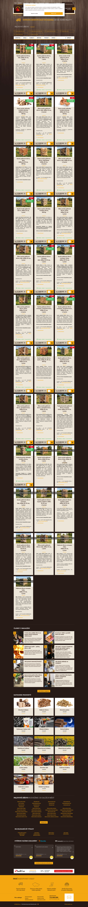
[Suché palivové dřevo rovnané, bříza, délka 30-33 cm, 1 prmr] (64, 249)
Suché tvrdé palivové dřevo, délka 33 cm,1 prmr (43, 459)
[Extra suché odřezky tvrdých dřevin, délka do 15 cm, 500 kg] (23, 101)
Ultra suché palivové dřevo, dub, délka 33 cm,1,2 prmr (44, 110)
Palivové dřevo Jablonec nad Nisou (51, 816)
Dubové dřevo (66, 833)
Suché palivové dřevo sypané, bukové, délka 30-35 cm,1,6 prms (44, 502)
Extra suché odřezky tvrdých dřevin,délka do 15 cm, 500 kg (23, 111)
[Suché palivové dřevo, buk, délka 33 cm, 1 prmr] (23, 49)
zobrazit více (44, 822)
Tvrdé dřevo (36, 832)
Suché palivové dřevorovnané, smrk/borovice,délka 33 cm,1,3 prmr (64, 309)
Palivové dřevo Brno (36, 808)
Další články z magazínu (43, 691)
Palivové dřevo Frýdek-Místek (67, 813)
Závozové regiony (28, 896)
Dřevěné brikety (23, 710)
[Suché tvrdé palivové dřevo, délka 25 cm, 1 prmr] (23, 202)
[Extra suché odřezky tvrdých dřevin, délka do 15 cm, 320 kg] (64, 101)
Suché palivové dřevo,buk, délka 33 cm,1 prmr (23, 57)
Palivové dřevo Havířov (66, 811)
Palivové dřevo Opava (51, 813)
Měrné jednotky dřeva (20, 85)
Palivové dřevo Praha (21, 808)
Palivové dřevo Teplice (51, 814)
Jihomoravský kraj (51, 801)
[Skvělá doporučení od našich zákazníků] (66, 882)
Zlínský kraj (36, 806)
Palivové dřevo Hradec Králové (21, 811)
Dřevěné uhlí (44, 768)
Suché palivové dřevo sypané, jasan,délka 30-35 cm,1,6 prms (64, 502)
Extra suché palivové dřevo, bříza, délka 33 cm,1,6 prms (64, 460)
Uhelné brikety (44, 730)
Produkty (20, 3)
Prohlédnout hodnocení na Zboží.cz (63, 871)
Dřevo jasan (66, 832)
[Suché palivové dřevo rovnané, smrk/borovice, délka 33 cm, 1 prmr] (44, 300)
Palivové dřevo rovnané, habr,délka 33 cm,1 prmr (23, 590)
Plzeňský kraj (51, 804)
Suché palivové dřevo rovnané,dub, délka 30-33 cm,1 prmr (44, 259)
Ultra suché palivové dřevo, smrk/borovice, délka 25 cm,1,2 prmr (23, 408)
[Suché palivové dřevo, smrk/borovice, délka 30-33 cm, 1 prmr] (64, 351)
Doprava (26, 898)
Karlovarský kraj (66, 801)
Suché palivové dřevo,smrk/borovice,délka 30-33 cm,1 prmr (64, 360)
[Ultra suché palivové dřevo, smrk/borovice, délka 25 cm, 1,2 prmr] (23, 399)
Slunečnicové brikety (44, 749)
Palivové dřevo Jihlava (36, 814)
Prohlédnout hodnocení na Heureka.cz (44, 863)
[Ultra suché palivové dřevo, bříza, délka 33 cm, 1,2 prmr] (23, 300)
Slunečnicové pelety (64, 749)
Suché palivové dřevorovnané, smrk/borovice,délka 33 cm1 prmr (44, 309)
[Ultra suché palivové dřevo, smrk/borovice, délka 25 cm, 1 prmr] (44, 399)
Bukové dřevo (51, 832)
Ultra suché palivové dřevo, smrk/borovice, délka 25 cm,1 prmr (44, 408)
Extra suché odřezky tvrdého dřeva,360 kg (44, 210)
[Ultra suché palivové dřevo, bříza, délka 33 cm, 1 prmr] (64, 202)
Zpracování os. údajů (41, 899)
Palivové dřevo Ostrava (51, 808)
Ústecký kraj (21, 806)
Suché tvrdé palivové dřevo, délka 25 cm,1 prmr (23, 210)
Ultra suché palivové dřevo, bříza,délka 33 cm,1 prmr (64, 211)
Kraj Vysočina (21, 803)
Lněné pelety (23, 768)
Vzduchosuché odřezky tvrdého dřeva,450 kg (23, 459)
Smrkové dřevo (37, 833)
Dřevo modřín (51, 833)
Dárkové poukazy (44, 787)
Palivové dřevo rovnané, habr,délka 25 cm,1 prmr (64, 547)
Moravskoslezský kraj (66, 803)
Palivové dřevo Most (36, 813)
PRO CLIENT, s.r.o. (68, 904)
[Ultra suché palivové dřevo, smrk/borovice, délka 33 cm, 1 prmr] (23, 351)
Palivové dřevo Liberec (21, 809)
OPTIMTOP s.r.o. (17, 904)
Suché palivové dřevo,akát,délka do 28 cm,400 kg (23, 161)
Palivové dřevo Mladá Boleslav (67, 816)
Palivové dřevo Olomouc (36, 809)
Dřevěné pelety (64, 710)
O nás (36, 3)
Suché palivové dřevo (22, 832)
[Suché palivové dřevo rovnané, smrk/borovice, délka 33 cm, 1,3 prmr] (64, 300)
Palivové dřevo (44, 710)
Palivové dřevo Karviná (21, 814)
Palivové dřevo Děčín (67, 814)
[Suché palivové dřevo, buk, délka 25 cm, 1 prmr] (44, 49)
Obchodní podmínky (29, 899)
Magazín (32, 3)
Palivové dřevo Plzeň (67, 808)
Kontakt (47, 3)
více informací (20, 87)
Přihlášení (58, 3)
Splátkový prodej (40, 898)
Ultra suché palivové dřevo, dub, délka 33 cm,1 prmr (23, 258)
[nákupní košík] (74, 9)
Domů (15, 15)
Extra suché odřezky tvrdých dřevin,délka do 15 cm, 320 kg (64, 111)
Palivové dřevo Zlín (51, 811)
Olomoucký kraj (21, 804)
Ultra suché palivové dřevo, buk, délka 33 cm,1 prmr (44, 546)
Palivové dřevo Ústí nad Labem (51, 809)
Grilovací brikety (64, 768)
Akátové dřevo (22, 833)
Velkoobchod (41, 3)
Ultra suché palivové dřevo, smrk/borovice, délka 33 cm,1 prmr (23, 360)
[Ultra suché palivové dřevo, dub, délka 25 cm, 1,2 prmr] (64, 152)
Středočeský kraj (66, 804)
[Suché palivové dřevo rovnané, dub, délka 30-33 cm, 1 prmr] (44, 249)
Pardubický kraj (36, 804)
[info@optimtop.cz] (69, 897)
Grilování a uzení (23, 787)
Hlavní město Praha (21, 801)
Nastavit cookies (34, 13)
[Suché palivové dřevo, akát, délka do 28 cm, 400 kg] (23, 152)
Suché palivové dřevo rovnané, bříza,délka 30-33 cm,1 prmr (64, 259)
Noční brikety (64, 730)
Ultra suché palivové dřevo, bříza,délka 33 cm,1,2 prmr (23, 309)
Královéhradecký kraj (36, 803)
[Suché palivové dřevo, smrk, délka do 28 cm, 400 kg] (44, 351)
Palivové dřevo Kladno (21, 813)
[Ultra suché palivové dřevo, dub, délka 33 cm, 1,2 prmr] (44, 101)
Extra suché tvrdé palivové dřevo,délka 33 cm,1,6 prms (64, 58)
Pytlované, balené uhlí (23, 730)
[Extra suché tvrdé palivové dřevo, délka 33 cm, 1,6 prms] (64, 49)
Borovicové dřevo (36, 835)
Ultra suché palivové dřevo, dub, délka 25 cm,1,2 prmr (64, 160)
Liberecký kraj (51, 803)
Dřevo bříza (22, 835)
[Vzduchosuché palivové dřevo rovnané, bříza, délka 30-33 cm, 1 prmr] (64, 399)
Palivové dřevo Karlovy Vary (21, 816)
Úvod (15, 3)
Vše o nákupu (26, 3)
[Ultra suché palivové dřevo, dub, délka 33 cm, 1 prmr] (23, 249)
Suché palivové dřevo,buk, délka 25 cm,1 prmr (44, 57)
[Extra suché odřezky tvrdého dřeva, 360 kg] (44, 202)
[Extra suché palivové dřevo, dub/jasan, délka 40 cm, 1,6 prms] (44, 152)
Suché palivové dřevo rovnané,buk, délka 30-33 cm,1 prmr (23, 502)
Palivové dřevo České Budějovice (66, 809)
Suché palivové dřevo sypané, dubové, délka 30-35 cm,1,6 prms (23, 547)
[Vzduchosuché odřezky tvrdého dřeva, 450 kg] (23, 450)
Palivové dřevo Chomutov (36, 816)
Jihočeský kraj (36, 801)
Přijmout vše (53, 13)
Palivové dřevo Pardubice (36, 811)
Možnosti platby (40, 896)
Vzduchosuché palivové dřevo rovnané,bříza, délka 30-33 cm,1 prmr (64, 408)
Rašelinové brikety (23, 749)
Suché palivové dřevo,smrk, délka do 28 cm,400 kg (44, 359)
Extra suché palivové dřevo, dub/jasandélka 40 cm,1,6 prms (43, 161)
